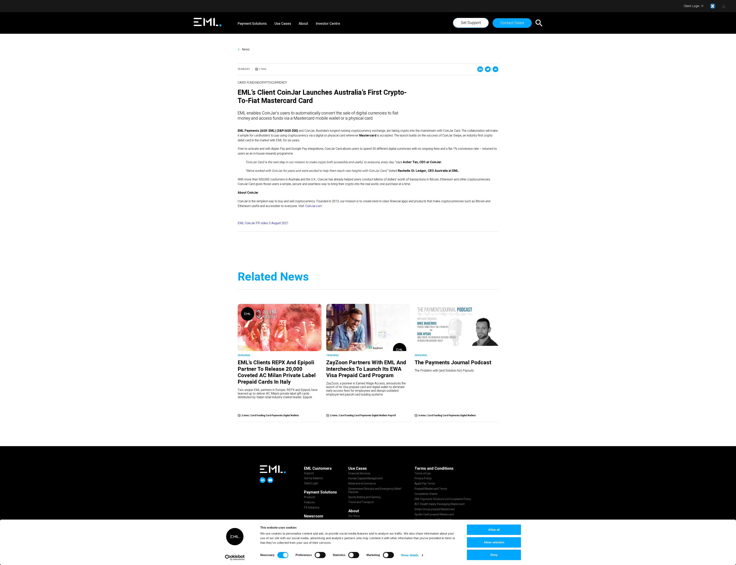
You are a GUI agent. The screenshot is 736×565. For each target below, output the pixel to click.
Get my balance (313, 478)
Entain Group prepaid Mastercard (435, 509)
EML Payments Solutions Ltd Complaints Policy (443, 499)
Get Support (471, 22)
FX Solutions (311, 508)
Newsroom (313, 516)
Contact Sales (512, 23)
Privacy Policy (423, 478)
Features (309, 502)
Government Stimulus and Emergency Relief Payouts (374, 490)
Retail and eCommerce (362, 484)
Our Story (354, 516)
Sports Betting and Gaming (364, 497)
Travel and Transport (361, 502)
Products (309, 497)
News (246, 49)
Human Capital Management (365, 478)
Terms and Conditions (434, 468)
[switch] (320, 555)
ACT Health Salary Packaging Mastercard (439, 504)
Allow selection (494, 542)
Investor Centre (328, 24)
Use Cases (282, 24)
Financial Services (359, 473)
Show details (409, 555)
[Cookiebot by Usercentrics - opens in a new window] (235, 557)
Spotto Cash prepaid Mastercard (434, 514)
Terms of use (423, 473)
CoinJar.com (313, 206)
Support (309, 473)
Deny (493, 554)
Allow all (494, 529)
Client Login (691, 6)
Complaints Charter (426, 494)
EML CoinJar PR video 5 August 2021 (263, 223)
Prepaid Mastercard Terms (431, 489)
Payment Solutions (252, 24)
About (303, 24)
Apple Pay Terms (425, 484)
